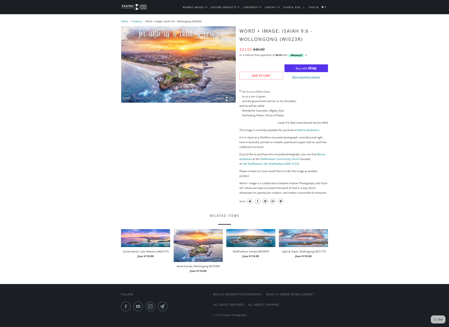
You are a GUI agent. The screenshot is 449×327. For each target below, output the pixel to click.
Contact (271, 7)
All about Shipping (263, 305)
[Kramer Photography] (139, 7)
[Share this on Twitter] (249, 201)
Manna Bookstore (308, 130)
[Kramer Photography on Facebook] (127, 306)
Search (288, 7)
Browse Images (194, 7)
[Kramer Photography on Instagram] (151, 306)
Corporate (251, 7)
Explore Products (224, 7)
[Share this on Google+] (273, 201)
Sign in (314, 7)
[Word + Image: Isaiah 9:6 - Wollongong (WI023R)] (178, 64)
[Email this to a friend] (280, 201)
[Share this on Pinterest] (265, 201)
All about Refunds (228, 305)
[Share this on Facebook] (257, 201)
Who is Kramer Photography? (237, 294)
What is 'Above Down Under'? (290, 294)
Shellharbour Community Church (280, 159)
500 (270, 163)
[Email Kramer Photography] (163, 306)
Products (137, 21)
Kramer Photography (234, 315)
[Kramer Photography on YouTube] (139, 306)
